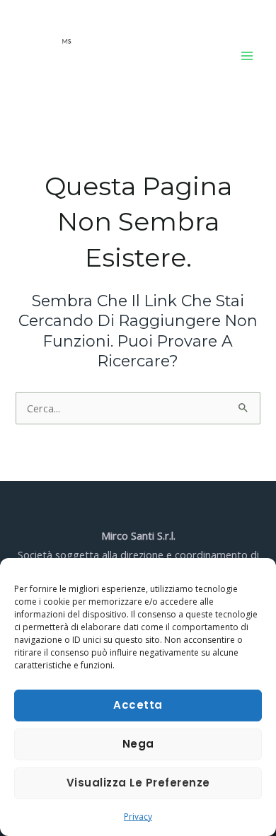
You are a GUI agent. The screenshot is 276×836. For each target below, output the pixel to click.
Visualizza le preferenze (138, 782)
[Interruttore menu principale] (247, 56)
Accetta (138, 704)
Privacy (138, 817)
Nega (138, 743)
